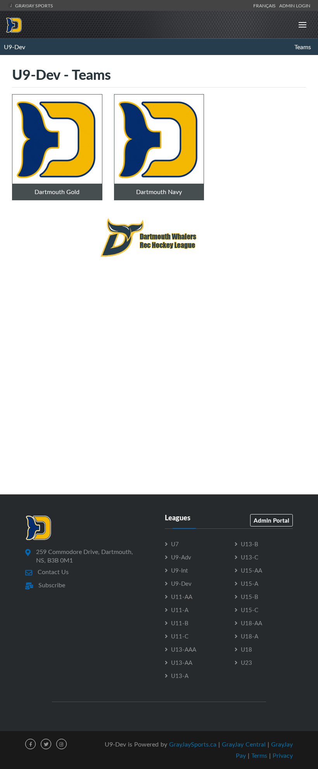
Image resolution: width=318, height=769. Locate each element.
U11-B (179, 623)
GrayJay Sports (33, 5)
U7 (175, 544)
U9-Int (179, 570)
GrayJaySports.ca (192, 744)
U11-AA (181, 596)
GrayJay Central (244, 744)
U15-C (249, 610)
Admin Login (294, 5)
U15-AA (251, 570)
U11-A (179, 610)
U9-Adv (181, 557)
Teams (302, 47)
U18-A (249, 636)
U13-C (249, 557)
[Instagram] (61, 744)
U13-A (179, 676)
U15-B (249, 596)
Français (265, 5)
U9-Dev (14, 47)
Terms (259, 755)
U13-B (249, 544)
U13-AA (181, 662)
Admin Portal (271, 520)
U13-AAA (183, 649)
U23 (246, 662)
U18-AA (251, 623)
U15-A (249, 583)
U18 (246, 649)
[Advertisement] (159, 333)
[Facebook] (30, 744)
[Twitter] (46, 744)
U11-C (179, 636)
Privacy (283, 755)
